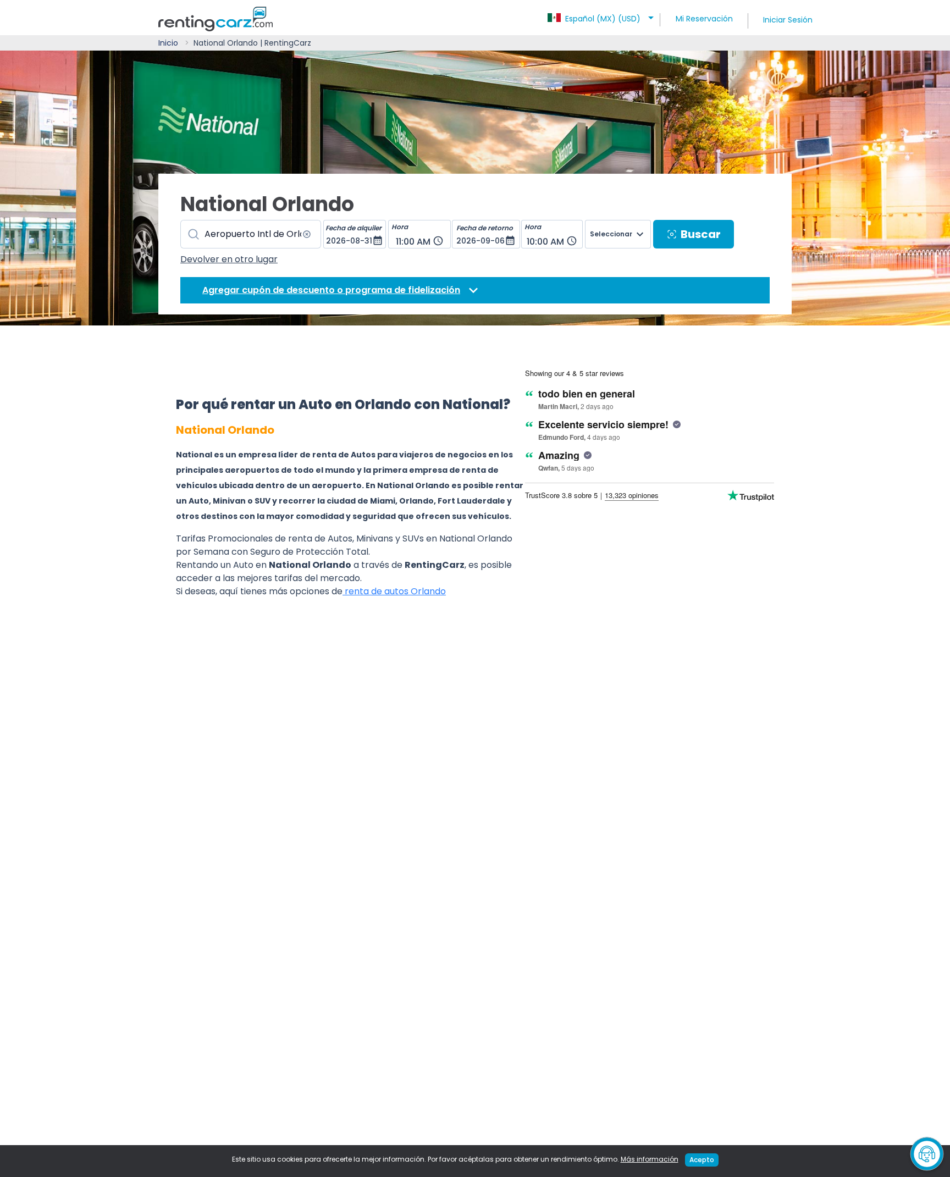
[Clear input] (306, 234)
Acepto (701, 1159)
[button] (602, 15)
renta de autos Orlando (394, 591)
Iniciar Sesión (788, 19)
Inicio (168, 42)
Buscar (701, 234)
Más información (649, 1159)
